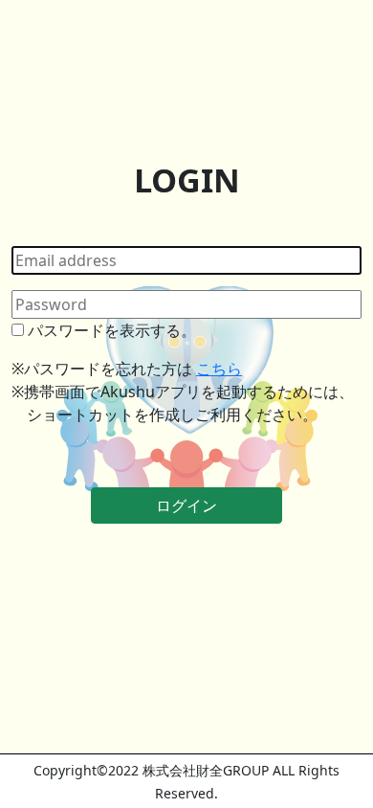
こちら (219, 368)
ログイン (186, 505)
